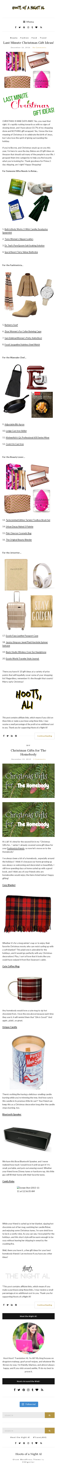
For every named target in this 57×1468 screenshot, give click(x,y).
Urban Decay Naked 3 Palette (19, 526)
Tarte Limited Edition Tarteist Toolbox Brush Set (28, 520)
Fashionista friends (15, 848)
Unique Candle (9, 1027)
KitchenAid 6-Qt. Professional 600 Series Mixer (27, 437)
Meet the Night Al (20, 1437)
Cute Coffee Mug (10, 966)
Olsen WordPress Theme (27, 1459)
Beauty (14, 38)
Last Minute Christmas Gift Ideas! (28, 43)
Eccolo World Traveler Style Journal (22, 658)
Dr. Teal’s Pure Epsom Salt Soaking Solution (24, 245)
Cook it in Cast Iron (15, 444)
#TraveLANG (40, 1437)
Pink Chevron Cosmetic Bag (18, 533)
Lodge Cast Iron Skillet (16, 431)
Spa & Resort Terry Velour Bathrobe (21, 252)
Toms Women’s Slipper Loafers (19, 239)
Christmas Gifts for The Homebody (28, 752)
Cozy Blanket (9, 885)
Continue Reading (44, 736)
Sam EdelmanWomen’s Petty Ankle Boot (23, 338)
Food (34, 38)
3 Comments (39, 759)
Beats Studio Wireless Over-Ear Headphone (26, 652)
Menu (30, 21)
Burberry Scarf (11, 325)
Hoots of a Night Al (29, 1454)
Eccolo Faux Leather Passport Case (22, 635)
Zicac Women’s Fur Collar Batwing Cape (23, 331)
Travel (43, 38)
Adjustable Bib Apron (14, 424)
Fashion (24, 38)
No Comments (39, 47)
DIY (28, 745)
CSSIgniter (28, 1462)
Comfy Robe (8, 1181)
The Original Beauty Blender (19, 539)
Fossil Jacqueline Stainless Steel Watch (22, 344)
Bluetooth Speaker (11, 1114)
